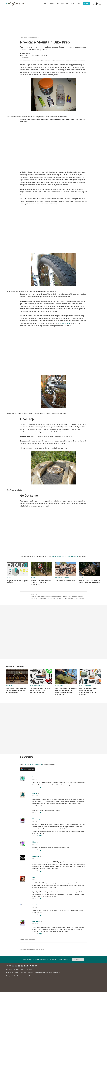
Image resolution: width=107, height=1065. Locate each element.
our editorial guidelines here (78, 60)
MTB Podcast (16, 972)
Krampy (34, 793)
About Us (16, 969)
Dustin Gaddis (26, 53)
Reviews (51, 3)
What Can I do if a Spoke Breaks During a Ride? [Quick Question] (89, 582)
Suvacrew (35, 777)
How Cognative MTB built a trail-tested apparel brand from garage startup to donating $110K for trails (65, 691)
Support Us (23, 969)
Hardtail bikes (10, 685)
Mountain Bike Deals (55, 972)
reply (40, 787)
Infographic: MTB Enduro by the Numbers (17, 582)
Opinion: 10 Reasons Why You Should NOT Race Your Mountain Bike (41, 583)
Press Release (59, 685)
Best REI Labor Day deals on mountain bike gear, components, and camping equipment (88, 691)
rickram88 (35, 856)
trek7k (34, 877)
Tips (57, 3)
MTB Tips (33, 577)
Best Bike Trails (25, 972)
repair (30, 939)
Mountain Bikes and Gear (29, 37)
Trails (44, 3)
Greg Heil (35, 905)
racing (26, 939)
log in (26, 765)
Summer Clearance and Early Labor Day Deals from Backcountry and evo (40, 690)
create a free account (36, 765)
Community (64, 3)
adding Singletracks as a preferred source (65, 556)
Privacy (35, 976)
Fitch (34, 842)
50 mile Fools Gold (63, 323)
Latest (78, 3)
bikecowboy (36, 819)
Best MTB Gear (43, 972)
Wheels (81, 577)
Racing (37, 37)
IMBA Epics (34, 972)
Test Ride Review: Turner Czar (65, 581)
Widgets (29, 969)
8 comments (25, 57)
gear (33, 939)
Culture (9, 577)
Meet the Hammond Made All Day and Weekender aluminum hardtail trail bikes (16, 690)
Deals (72, 3)
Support (86, 3)
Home (21, 37)
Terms (31, 976)
